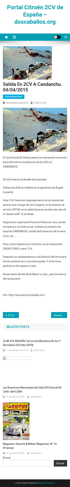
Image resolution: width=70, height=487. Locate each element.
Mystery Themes (46, 483)
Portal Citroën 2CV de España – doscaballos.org (35, 14)
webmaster (40, 102)
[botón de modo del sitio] (57, 37)
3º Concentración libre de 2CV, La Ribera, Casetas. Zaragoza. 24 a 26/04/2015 (13, 315)
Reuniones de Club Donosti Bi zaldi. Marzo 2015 (60, 315)
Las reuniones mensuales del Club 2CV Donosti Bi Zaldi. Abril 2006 (32, 389)
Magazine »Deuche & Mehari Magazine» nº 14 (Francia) (30, 445)
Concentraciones (13, 96)
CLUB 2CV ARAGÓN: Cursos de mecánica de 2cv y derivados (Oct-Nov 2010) (32, 343)
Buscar (7, 457)
